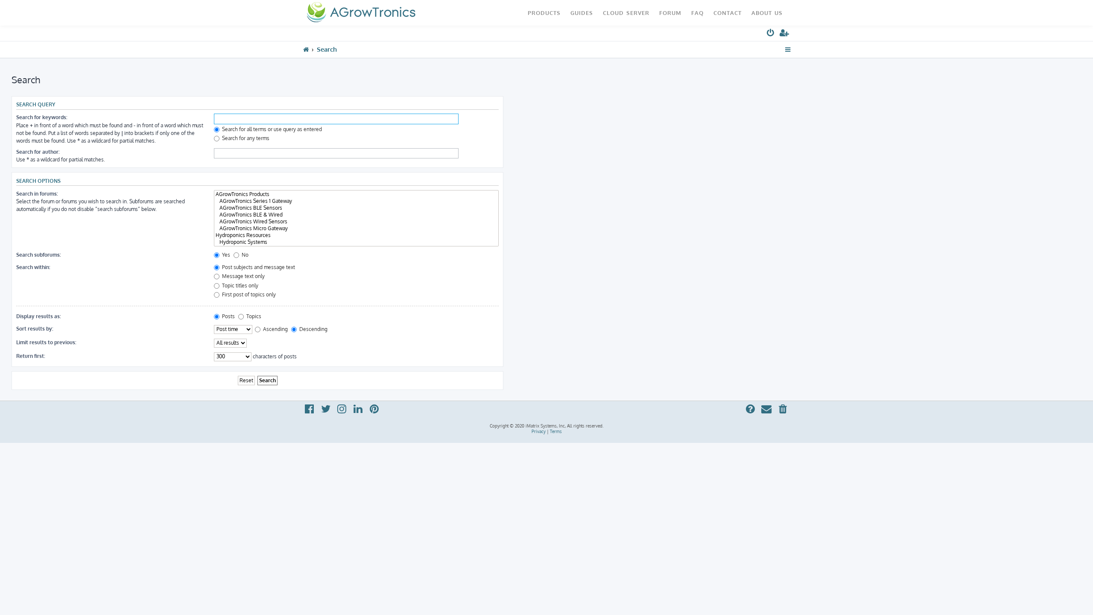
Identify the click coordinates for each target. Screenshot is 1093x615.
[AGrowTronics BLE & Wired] (356, 214)
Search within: (33, 267)
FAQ (697, 12)
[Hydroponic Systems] (356, 242)
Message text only (243, 276)
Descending (312, 329)
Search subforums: (38, 255)
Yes (225, 255)
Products (544, 12)
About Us (767, 12)
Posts (228, 316)
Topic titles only (239, 285)
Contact (727, 12)
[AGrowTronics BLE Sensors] (356, 208)
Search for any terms (245, 138)
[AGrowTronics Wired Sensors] (356, 221)
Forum (670, 12)
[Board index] (361, 13)
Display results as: (38, 316)
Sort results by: (34, 328)
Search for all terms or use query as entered (271, 129)
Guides (581, 12)
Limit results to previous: (46, 342)
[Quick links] (788, 49)
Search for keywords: (41, 117)
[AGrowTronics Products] (356, 194)
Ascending (275, 329)
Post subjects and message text (258, 267)
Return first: (30, 356)
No (244, 255)
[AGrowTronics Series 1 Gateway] (356, 201)
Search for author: (38, 152)
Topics (253, 316)
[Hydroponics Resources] (356, 235)
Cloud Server (626, 12)
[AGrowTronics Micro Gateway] (356, 228)
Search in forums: (37, 193)
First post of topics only (248, 294)
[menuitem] (771, 34)
